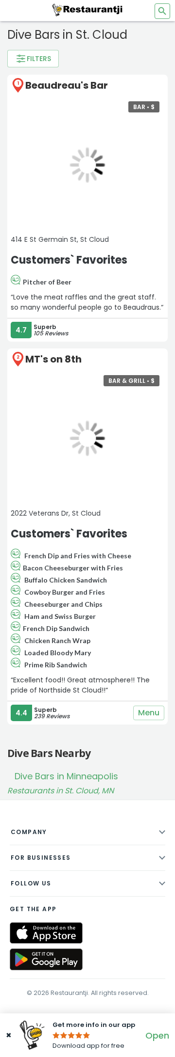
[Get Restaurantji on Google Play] (46, 959)
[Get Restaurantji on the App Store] (46, 933)
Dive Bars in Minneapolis (66, 776)
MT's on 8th (53, 359)
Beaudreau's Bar (66, 85)
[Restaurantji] (87, 10)
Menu (148, 712)
